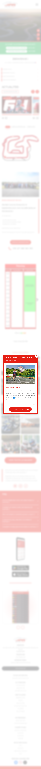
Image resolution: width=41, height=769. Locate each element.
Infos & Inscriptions (20, 409)
